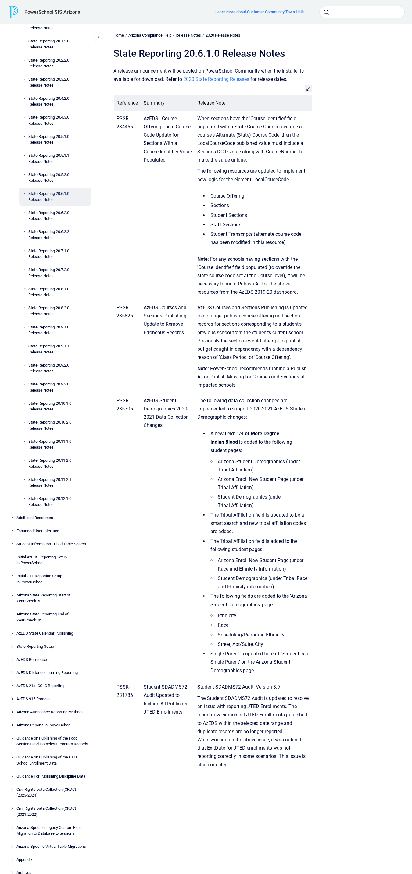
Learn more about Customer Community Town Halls (260, 11)
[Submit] (326, 12)
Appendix (24, 859)
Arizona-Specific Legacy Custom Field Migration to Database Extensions (48, 830)
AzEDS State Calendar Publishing (44, 633)
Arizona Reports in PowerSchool (43, 725)
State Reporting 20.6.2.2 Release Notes (48, 234)
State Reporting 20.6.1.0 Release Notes (48, 196)
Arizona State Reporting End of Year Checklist (42, 617)
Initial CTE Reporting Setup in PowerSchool (39, 579)
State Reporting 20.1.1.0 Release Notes (48, 25)
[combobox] (362, 12)
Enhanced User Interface (37, 530)
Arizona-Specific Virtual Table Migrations (51, 846)
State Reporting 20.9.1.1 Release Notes (48, 349)
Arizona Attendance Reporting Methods (50, 712)
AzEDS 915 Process (33, 699)
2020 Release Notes (223, 35)
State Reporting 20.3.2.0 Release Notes (48, 82)
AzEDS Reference (31, 659)
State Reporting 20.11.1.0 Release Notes (49, 444)
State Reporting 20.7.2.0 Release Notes (48, 272)
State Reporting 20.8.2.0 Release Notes (48, 311)
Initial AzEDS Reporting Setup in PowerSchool (41, 560)
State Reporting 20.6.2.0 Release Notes (48, 215)
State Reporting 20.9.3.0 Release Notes (48, 387)
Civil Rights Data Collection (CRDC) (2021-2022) (46, 811)
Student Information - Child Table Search (51, 544)
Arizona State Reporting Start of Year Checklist (43, 598)
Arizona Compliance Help (149, 35)
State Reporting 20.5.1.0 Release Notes (48, 139)
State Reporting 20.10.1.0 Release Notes (49, 406)
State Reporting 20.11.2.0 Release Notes (49, 463)
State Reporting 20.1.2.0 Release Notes (48, 44)
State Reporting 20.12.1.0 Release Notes (49, 501)
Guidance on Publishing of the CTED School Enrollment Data (47, 760)
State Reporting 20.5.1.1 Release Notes (48, 158)
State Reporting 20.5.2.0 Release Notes (48, 177)
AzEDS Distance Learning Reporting (47, 672)
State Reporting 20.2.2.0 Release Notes (48, 63)
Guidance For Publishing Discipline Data (50, 776)
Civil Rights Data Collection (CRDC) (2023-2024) (46, 792)
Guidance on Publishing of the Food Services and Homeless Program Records (52, 741)
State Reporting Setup (35, 646)
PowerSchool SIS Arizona (52, 12)
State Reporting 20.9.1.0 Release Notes (48, 330)
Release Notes (188, 35)
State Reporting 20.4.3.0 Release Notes (48, 120)
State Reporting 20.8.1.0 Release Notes (48, 292)
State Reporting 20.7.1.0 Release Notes (48, 254)
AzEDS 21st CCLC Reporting (40, 685)
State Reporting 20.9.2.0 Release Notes (48, 368)
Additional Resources (34, 517)
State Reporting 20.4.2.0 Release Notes (48, 101)
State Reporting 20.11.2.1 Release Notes (49, 482)
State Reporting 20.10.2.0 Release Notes (49, 425)
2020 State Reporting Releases (216, 79)
